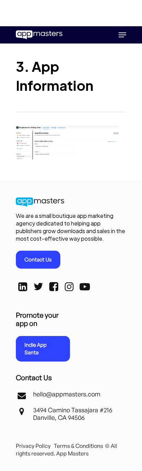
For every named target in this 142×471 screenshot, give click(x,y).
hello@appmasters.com (66, 394)
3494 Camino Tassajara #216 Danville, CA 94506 (72, 413)
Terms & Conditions (78, 445)
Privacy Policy (33, 445)
